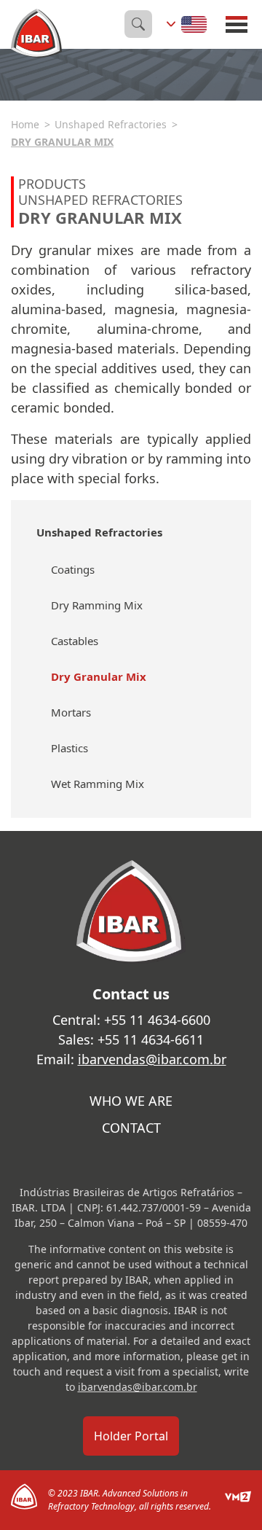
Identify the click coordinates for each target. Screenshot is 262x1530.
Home (25, 124)
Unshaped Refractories (111, 124)
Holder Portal (131, 1436)
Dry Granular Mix (62, 142)
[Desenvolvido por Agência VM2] (238, 1500)
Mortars (71, 712)
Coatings (73, 569)
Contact (131, 1127)
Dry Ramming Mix (97, 605)
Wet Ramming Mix (97, 783)
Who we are (131, 1100)
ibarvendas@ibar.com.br (152, 1059)
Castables (74, 640)
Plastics (69, 748)
